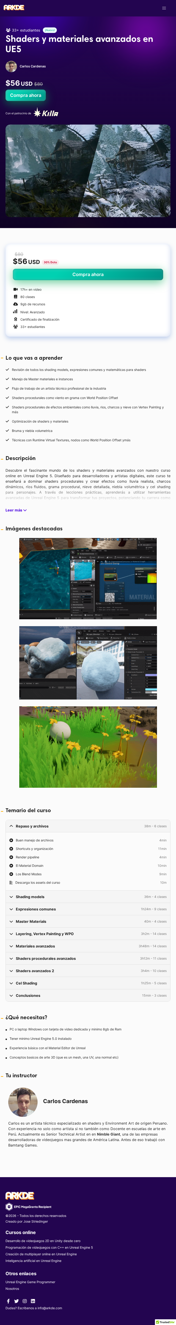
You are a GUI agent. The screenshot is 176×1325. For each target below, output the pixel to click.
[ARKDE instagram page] (25, 1301)
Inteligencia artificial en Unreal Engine (33, 1261)
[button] (164, 8)
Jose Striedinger (35, 1221)
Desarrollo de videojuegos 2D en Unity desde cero (43, 1241)
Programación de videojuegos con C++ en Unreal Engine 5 (49, 1247)
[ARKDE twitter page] (16, 1301)
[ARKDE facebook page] (8, 1301)
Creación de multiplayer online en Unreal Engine (41, 1254)
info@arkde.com (50, 1308)
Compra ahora (25, 95)
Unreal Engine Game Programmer (30, 1282)
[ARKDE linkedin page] (33, 1301)
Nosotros (12, 1288)
